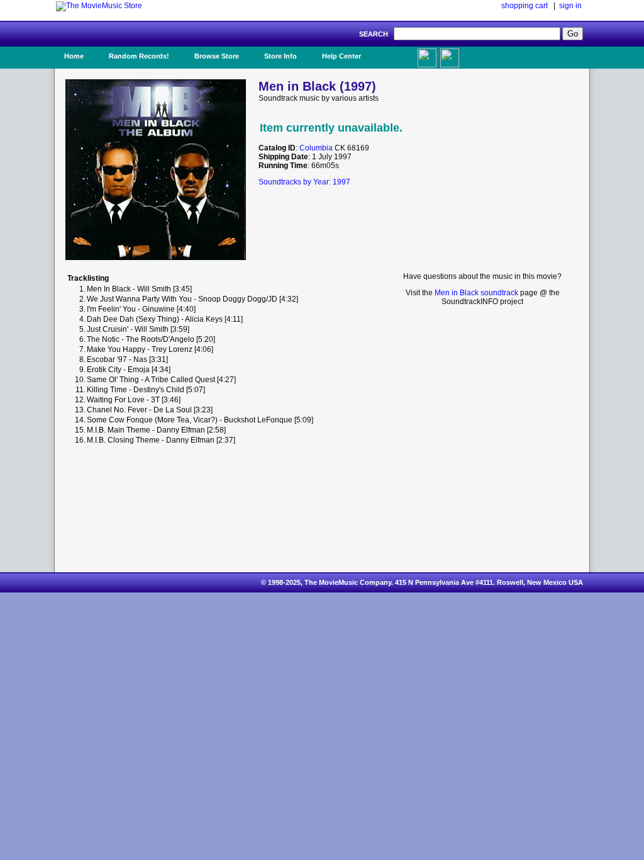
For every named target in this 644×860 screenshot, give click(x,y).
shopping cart (524, 5)
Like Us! (396, 52)
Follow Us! (473, 56)
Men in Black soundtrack (476, 292)
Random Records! (139, 56)
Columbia (316, 148)
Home (74, 56)
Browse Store (216, 56)
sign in (570, 5)
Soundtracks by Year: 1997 (304, 182)
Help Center (341, 56)
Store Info (280, 56)
